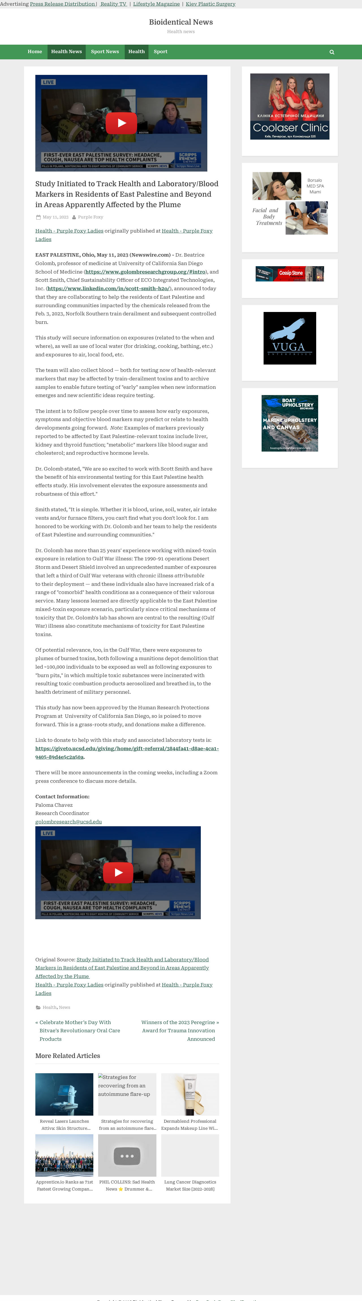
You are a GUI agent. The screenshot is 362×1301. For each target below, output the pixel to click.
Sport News (105, 51)
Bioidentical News (181, 22)
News (64, 1007)
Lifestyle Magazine (156, 4)
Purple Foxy (90, 217)
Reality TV (113, 4)
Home (35, 51)
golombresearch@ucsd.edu (68, 822)
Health (136, 51)
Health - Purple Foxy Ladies (69, 231)
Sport (160, 51)
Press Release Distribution (63, 4)
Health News (66, 51)
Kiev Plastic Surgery (211, 4)
